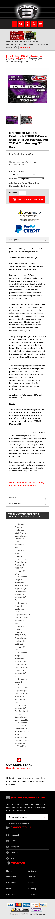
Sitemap (31, 877)
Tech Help (32, 888)
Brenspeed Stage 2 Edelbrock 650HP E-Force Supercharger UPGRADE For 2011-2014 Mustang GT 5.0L (22, 690)
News (8, 888)
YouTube (14, 852)
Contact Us (32, 871)
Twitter (13, 841)
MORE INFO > (26, 47)
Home (8, 56)
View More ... (23, 746)
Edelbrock (16, 56)
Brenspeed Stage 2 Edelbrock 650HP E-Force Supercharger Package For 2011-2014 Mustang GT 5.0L (22, 588)
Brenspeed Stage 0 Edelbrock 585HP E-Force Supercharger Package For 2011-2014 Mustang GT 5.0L (22, 536)
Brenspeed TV (12, 882)
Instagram (14, 846)
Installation (11, 877)
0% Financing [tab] (15, 503)
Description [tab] (14, 240)
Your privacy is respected (17, 824)
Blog (12, 858)
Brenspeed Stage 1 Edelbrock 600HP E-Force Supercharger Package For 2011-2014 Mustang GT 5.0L (22, 562)
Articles (31, 882)
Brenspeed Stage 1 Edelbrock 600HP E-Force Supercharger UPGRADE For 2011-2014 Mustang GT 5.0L (22, 664)
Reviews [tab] (12, 498)
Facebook (14, 835)
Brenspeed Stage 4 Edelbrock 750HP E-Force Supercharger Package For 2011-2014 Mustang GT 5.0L (22, 638)
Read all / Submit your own (18, 768)
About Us (10, 894)
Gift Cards (32, 894)
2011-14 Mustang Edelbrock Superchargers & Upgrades (24, 57)
